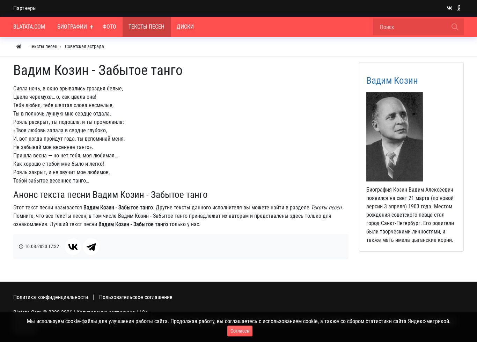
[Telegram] (91, 246)
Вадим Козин (392, 80)
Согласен (239, 331)
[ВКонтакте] (73, 246)
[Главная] (18, 46)
